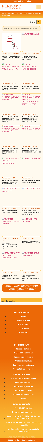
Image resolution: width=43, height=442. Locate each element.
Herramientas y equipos (18, 13)
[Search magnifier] (38, 28)
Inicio (4, 13)
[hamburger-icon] (38, 7)
